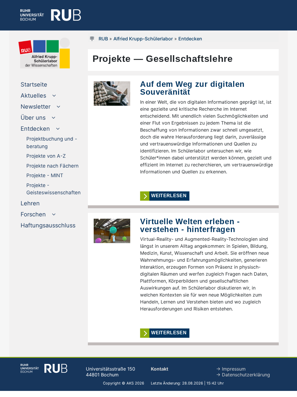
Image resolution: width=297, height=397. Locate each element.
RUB (103, 39)
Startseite (46, 84)
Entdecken (190, 39)
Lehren (42, 203)
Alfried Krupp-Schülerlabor (143, 39)
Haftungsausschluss (52, 225)
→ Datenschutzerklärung (243, 375)
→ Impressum (231, 369)
